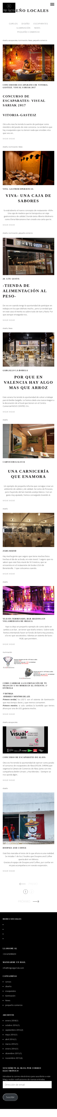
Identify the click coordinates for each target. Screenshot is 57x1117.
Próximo (24, 901)
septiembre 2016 (13, 1030)
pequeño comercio (28, 32)
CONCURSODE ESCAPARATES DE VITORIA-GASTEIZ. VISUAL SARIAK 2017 (25, 86)
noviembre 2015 (12, 1058)
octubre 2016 (11, 1025)
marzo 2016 (10, 1044)
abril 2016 (9, 1039)
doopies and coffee (14, 848)
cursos (13, 23)
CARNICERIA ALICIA (14, 462)
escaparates (41, 23)
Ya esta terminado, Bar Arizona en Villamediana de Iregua (24, 620)
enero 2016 (10, 1048)
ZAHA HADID (9, 551)
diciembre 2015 (12, 1053)
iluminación (24, 27)
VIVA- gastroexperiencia (18, 189)
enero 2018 (10, 1020)
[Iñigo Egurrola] (9, 8)
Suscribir (10, 1097)
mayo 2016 (10, 1034)
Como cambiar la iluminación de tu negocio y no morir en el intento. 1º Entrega (25, 685)
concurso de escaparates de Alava (24, 757)
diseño (26, 23)
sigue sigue (9, 139)
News (37, 27)
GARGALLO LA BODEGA (15, 370)
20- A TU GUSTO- (11, 279)
